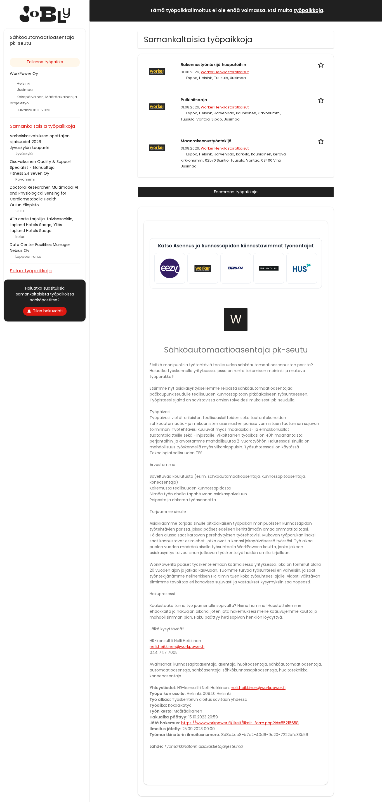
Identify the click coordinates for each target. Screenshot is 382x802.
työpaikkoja (308, 11)
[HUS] (301, 268)
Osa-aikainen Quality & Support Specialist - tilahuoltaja (41, 164)
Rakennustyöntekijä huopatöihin (213, 64)
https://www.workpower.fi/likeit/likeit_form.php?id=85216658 (240, 723)
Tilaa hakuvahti (48, 311)
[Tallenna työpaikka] (322, 65)
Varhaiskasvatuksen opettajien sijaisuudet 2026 (40, 139)
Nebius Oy (19, 250)
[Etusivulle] (45, 14)
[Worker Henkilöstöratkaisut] (202, 268)
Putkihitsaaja (194, 100)
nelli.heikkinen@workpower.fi (177, 646)
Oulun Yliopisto (24, 205)
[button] (373, 10)
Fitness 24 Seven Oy (29, 173)
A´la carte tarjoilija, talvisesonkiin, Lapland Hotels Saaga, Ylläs (41, 222)
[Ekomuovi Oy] (235, 268)
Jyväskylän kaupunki (29, 147)
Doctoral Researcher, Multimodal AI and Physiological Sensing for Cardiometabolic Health (44, 193)
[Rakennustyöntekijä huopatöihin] (156, 71)
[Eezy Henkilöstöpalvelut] (169, 268)
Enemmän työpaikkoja (236, 192)
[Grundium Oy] (268, 268)
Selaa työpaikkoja (31, 270)
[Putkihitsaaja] (156, 106)
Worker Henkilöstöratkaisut (225, 72)
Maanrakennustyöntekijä (206, 141)
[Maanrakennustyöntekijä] (156, 147)
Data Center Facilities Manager (40, 244)
